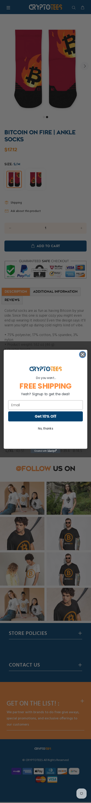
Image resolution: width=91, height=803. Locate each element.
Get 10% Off (45, 416)
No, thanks (45, 428)
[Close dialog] (82, 354)
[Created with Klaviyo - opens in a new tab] (46, 451)
